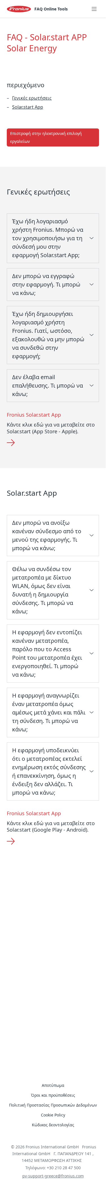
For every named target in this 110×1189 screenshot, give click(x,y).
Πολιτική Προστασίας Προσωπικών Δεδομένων (53, 1105)
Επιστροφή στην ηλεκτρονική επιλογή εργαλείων (46, 137)
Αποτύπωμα (53, 1085)
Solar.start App (27, 107)
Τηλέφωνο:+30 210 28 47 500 (53, 1167)
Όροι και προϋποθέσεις (53, 1095)
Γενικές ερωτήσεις (32, 98)
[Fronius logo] (19, 9)
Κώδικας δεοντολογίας (53, 1124)
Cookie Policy (53, 1115)
